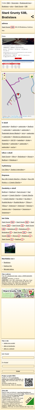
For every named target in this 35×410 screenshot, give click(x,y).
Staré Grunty (19, 6)
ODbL (22, 394)
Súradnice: (5, 278)
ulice (11, 6)
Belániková (21, 156)
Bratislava (5, 6)
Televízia (29, 206)
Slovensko (14, 3)
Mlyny (14, 156)
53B (26, 6)
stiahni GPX (5, 280)
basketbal (20, 140)
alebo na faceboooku (9, 346)
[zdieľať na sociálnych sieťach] (32, 16)
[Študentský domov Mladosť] (10, 253)
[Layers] (31, 76)
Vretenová (12, 206)
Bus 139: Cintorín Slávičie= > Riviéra (14, 179)
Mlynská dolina (9, 269)
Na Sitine (19, 199)
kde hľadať (5, 354)
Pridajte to (4, 406)
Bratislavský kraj (25, 3)
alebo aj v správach (9, 348)
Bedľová (14, 126)
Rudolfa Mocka (7, 202)
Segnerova (16, 209)
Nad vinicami (21, 192)
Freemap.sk (24, 116)
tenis (23, 133)
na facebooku (15, 377)
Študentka (5, 144)
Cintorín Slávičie (14, 195)
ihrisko (28, 140)
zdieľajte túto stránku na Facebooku (11, 379)
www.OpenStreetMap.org (24, 392)
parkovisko (5, 126)
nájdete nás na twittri (9, 343)
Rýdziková (12, 160)
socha (13, 147)
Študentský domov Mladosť (11, 133)
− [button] (4, 78)
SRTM (9, 405)
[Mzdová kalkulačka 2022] (18, 68)
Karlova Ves (8, 266)
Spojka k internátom (17, 169)
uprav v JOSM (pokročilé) (25, 276)
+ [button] (4, 75)
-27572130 (4, 277)
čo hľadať (5, 362)
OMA (8, 3)
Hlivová (29, 156)
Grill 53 (13, 140)
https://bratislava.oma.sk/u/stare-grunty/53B (12, 117)
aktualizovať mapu (12, 276)
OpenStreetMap (14, 116)
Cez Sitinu (5, 169)
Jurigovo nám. (6, 209)
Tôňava (28, 202)
